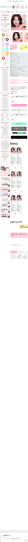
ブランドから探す (12, 12)
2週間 (7, 24)
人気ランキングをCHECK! (2, 12)
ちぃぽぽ (13, 256)
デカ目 (7, 146)
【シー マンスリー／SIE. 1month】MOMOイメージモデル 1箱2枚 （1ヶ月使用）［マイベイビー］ (19, 206)
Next (26, 22)
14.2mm (5, 78)
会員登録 (13, 8)
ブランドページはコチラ (19, 137)
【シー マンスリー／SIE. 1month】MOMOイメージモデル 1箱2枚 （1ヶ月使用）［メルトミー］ (13, 182)
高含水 (5, 129)
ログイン (17, 8)
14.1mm (5, 76)
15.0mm (5, 90)
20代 (7, 156)
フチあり (7, 127)
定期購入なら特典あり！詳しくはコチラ (19, 129)
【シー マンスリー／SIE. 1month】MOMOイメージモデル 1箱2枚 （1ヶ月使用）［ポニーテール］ (13, 206)
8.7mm (5, 102)
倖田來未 (19, 256)
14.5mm (5, 85)
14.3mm (5, 81)
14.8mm (5, 88)
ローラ (26, 255)
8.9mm (5, 107)
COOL (3, 146)
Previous (12, 22)
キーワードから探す (21, 12)
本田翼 (25, 256)
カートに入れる (19, 105)
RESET (5, 162)
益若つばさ (13, 255)
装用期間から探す (7, 12)
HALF (3, 144)
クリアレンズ (5, 134)
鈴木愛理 (19, 258)
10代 (3, 156)
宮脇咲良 (25, 258)
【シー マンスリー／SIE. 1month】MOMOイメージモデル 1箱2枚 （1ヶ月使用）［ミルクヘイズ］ (19, 159)
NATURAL (5, 141)
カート (26, 8)
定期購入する (19, 123)
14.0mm (5, 74)
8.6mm (5, 100)
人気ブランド (21, 251)
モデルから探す (16, 12)
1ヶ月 (5, 26)
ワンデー (3, 24)
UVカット (5, 131)
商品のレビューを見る (23, 47)
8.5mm (5, 97)
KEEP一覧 (22, 8)
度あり (2, 127)
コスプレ (5, 148)
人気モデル (14, 251)
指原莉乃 (20, 255)
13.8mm (5, 72)
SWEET (7, 144)
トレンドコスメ (25, 12)
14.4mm (5, 83)
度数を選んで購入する (13, 47)
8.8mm (5, 104)
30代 (5, 158)
